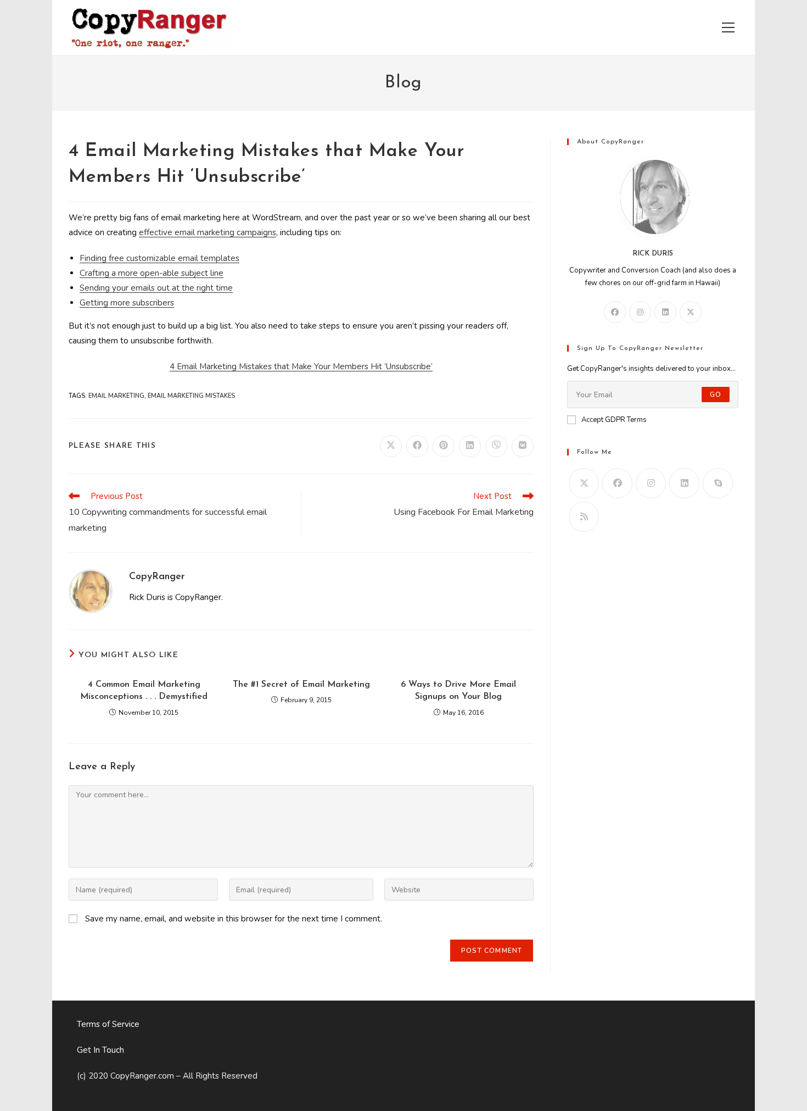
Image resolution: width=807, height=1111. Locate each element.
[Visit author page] (91, 590)
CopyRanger (157, 577)
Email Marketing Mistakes (191, 396)
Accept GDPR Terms (614, 420)
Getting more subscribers (127, 302)
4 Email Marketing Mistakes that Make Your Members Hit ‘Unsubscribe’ (301, 366)
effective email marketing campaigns (207, 232)
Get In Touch (100, 1050)
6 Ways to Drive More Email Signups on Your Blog (458, 690)
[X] (691, 312)
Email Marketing (116, 396)
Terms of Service (108, 1024)
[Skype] (718, 483)
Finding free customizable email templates (159, 258)
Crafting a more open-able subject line (151, 273)
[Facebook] (615, 312)
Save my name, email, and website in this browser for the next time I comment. (233, 918)
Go (715, 394)
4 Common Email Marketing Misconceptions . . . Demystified (144, 690)
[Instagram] (640, 312)
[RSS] (584, 517)
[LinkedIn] (665, 312)
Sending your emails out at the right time (156, 287)
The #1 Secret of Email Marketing (301, 684)
